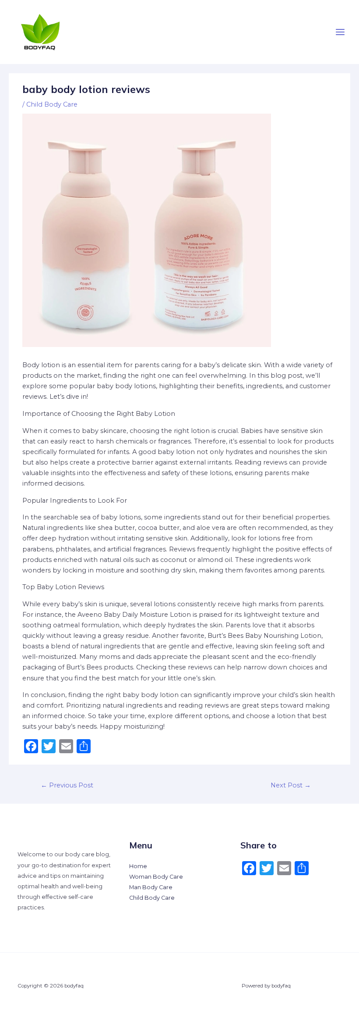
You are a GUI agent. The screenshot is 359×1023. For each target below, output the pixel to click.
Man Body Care (150, 887)
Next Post (291, 785)
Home (138, 866)
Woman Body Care (156, 876)
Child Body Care (51, 104)
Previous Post (67, 785)
